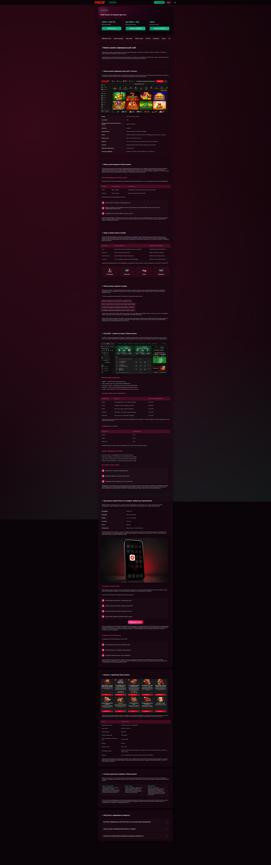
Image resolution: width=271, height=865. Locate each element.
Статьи (151, 848)
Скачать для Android (135, 622)
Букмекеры (152, 853)
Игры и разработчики (155, 857)
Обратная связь (100, 857)
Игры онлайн (129, 38)
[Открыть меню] (175, 2)
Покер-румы (152, 855)
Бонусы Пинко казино (128, 851)
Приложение (156, 38)
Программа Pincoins (128, 853)
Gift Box (125, 859)
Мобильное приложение (155, 859)
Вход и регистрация (118, 38)
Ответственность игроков (102, 855)
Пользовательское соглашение (104, 853)
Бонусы (164, 38)
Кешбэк (125, 857)
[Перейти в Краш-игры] (127, 271)
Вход (168, 2)
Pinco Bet (148, 38)
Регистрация (159, 2)
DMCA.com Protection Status (103, 848)
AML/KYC (99, 851)
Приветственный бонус (128, 855)
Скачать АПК (113, 2)
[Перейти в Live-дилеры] (110, 271)
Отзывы (125, 848)
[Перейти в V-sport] (144, 271)
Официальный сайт (106, 38)
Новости (152, 851)
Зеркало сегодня (139, 38)
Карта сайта (99, 859)
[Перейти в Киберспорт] (161, 271)
